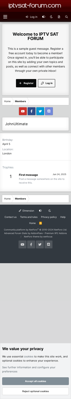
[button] (5, 17)
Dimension (28, 210)
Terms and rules (28, 216)
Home (32, 223)
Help (62, 216)
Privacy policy (49, 216)
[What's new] (59, 17)
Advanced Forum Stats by (35, 233)
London (7, 153)
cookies (28, 356)
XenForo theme (31, 236)
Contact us (11, 216)
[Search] (66, 17)
